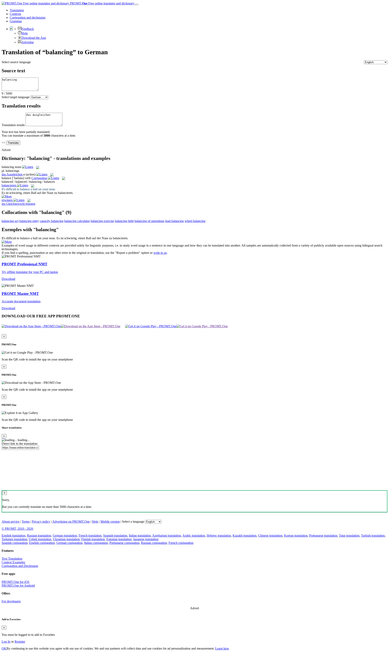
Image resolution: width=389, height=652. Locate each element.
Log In (6, 641)
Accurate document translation (21, 301)
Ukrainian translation (66, 539)
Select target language (16, 97)
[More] (7, 242)
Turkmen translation (14, 539)
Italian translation (140, 535)
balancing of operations (149, 221)
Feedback (27, 29)
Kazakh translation (244, 535)
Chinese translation (270, 535)
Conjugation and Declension (20, 566)
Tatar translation (349, 535)
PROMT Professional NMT (24, 264)
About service (10, 521)
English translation (13, 535)
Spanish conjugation (15, 543)
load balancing (174, 221)
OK (4, 648)
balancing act (10, 221)
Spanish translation (115, 535)
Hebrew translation (219, 535)
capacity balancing (51, 221)
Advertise (27, 42)
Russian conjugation (154, 543)
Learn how (222, 648)
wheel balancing (195, 221)
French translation (90, 535)
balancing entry (29, 221)
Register (20, 641)
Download (8, 279)
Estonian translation (118, 539)
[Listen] (27, 167)
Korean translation (296, 535)
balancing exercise (102, 221)
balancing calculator (77, 221)
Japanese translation (145, 539)
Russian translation (39, 535)
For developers (11, 601)
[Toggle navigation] (136, 4)
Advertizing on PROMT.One (71, 521)
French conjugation (181, 543)
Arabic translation (193, 535)
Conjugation (27, 17)
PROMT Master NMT (20, 293)
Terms (26, 521)
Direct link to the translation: (20, 443)
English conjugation (42, 543)
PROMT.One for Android (18, 585)
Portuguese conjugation (124, 543)
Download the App (33, 37)
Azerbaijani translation (166, 535)
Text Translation (12, 558)
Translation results (13, 125)
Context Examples (13, 562)
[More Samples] (7, 196)
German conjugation (69, 543)
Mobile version (110, 521)
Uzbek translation (40, 539)
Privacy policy (41, 521)
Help (24, 33)
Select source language (16, 62)
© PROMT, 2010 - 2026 (17, 528)
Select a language (133, 521)
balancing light (124, 221)
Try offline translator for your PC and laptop (30, 272)
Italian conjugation (96, 543)
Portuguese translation (323, 535)
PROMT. (101, 3)
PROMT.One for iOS (15, 582)
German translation (65, 535)
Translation (17, 10)
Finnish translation (93, 539)
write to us (160, 252)
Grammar (16, 21)
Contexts (15, 14)
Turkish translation (373, 535)
